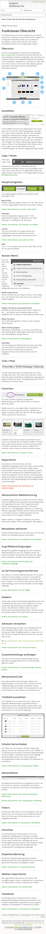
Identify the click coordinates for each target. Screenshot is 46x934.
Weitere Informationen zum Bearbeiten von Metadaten (22, 539)
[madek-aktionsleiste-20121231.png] (23, 778)
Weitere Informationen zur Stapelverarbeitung (18, 867)
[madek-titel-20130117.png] (23, 366)
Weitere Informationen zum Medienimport (17, 887)
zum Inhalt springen (39, 2)
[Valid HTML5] (36, 927)
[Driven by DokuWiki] (27, 929)
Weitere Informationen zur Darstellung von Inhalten (20, 766)
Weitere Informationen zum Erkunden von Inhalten (20, 224)
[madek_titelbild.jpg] (23, 725)
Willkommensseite (10, 175)
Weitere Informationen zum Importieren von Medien (21, 303)
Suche (21, 10)
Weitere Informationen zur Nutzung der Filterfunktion (21, 823)
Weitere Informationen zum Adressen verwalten (19, 647)
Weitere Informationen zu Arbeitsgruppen (17, 339)
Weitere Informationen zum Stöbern (15, 617)
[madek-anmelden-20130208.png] (23, 119)
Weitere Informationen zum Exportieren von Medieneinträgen (17, 487)
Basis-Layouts (7, 55)
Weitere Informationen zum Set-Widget (16, 590)
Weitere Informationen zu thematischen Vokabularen (21, 909)
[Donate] (18, 927)
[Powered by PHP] (27, 927)
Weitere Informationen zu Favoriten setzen (17, 453)
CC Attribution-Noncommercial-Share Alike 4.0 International (29, 924)
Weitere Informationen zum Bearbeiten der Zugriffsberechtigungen (17, 562)
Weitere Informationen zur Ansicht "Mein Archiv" (19, 209)
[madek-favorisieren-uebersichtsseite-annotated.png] (23, 427)
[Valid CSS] (18, 929)
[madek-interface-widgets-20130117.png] (23, 88)
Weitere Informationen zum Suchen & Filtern (18, 240)
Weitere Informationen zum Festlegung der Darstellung (22, 801)
